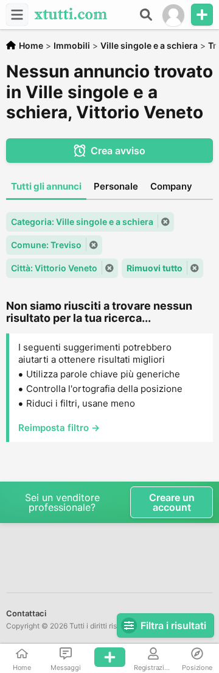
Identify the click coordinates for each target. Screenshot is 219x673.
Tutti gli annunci (46, 186)
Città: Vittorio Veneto (54, 268)
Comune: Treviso (46, 245)
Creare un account (172, 502)
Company (171, 186)
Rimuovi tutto (154, 268)
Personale (116, 186)
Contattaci (26, 613)
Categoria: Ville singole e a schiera (82, 221)
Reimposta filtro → (59, 427)
